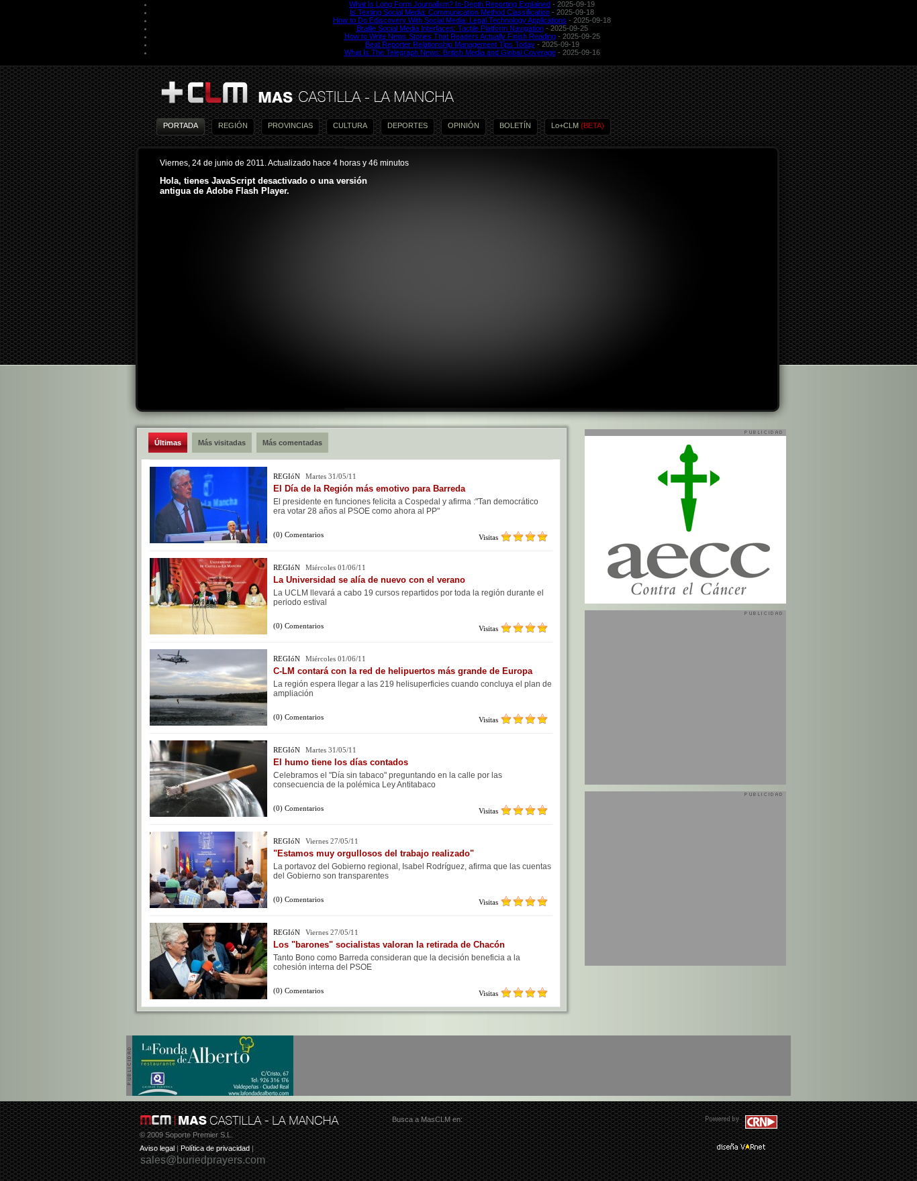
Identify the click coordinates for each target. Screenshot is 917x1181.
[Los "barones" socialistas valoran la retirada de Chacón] (208, 997)
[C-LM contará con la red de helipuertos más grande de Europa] (208, 723)
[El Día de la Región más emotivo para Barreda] (208, 541)
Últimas (167, 443)
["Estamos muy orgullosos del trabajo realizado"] (208, 905)
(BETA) (592, 125)
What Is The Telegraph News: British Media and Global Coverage (450, 52)
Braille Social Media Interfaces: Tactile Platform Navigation (450, 28)
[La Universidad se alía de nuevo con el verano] (208, 632)
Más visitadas (222, 443)
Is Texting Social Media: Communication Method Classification (450, 12)
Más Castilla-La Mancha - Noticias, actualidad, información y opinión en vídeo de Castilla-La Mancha (307, 93)
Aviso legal (157, 1148)
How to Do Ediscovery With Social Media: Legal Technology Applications (450, 20)
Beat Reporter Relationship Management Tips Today (450, 44)
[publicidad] (212, 1093)
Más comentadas (292, 443)
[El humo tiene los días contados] (208, 814)
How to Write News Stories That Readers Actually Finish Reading (450, 36)
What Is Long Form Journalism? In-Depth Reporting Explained (449, 4)
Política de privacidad (215, 1148)
